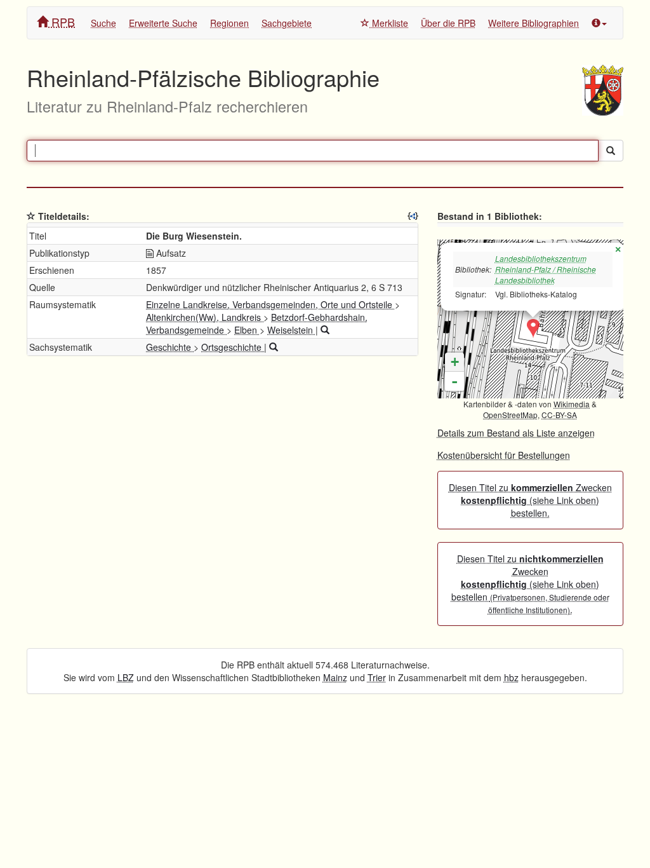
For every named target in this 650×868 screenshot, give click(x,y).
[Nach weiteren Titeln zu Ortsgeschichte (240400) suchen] (273, 347)
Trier (377, 677)
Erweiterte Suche (163, 23)
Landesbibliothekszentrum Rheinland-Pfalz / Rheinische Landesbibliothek (545, 269)
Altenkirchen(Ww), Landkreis (204, 317)
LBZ (125, 677)
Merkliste (388, 23)
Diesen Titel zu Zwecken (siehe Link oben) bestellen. (530, 500)
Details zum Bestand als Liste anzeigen (516, 432)
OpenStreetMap (510, 414)
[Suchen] (610, 150)
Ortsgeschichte (232, 347)
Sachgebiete (287, 23)
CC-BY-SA (559, 414)
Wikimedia (572, 403)
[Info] (599, 23)
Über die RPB (448, 23)
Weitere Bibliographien (533, 23)
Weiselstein (291, 329)
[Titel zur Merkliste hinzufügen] (31, 216)
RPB (61, 21)
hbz (511, 677)
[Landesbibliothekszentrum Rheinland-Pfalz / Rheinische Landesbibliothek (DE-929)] (533, 328)
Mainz (335, 677)
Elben (247, 329)
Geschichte (170, 347)
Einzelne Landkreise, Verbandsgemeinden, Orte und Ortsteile (270, 304)
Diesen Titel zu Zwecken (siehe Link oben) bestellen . (530, 584)
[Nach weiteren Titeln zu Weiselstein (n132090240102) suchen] (325, 329)
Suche (103, 23)
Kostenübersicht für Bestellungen (503, 455)
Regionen (229, 23)
